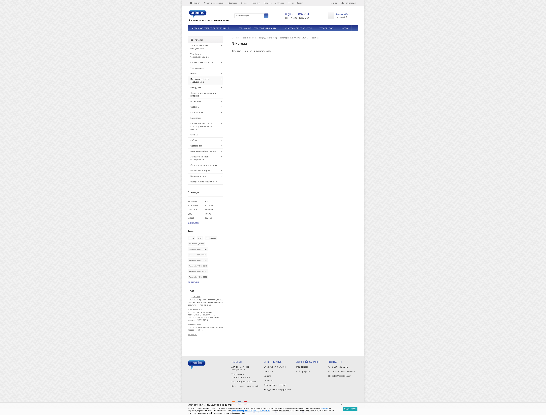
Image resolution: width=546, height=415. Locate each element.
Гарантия (256, 3)
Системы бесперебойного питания (203, 94)
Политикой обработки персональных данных (250, 410)
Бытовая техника (198, 176)
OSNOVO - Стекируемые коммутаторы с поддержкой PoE (205, 328)
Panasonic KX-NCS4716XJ (198, 277)
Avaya (208, 213)
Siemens (209, 209)
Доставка (233, 3)
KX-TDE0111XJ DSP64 (196, 244)
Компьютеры (196, 112)
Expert (191, 218)
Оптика (194, 134)
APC (207, 201)
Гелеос (208, 218)
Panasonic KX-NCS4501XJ (198, 271)
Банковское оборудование (203, 151)
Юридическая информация (277, 389)
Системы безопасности (298, 28)
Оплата (244, 3)
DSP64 (191, 238)
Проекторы (195, 101)
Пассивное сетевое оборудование (257, 37)
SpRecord (192, 209)
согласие (324, 408)
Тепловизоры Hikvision (274, 3)
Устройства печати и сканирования (200, 158)
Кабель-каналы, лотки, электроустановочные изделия (201, 126)
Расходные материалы (201, 170)
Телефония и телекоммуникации (257, 28)
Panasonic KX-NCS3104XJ (198, 249)
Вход (335, 3)
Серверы (194, 106)
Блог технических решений (244, 386)
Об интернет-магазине (214, 3)
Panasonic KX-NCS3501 (197, 255)
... (355, 28)
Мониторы (195, 118)
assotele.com (297, 3)
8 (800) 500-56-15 (298, 14)
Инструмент (196, 87)
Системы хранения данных (203, 165)
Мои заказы (302, 366)
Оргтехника (196, 145)
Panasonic (192, 201)
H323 (200, 238)
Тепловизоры (327, 28)
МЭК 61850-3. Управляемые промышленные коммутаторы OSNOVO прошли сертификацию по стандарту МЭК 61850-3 (204, 316)
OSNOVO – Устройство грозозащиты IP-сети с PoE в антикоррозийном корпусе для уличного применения (205, 302)
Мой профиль (303, 371)
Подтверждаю (350, 409)
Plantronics (193, 205)
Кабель (193, 140)
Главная (196, 3)
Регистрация (350, 3)
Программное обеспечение (203, 181)
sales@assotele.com (341, 376)
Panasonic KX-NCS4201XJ (198, 266)
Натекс (345, 28)
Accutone (209, 205)
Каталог (199, 39)
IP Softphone (211, 238)
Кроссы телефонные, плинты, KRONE (291, 37)
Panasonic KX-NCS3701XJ (198, 260)
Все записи (192, 335)
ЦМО (190, 213)
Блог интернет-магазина (243, 381)
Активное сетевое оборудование (210, 28)
